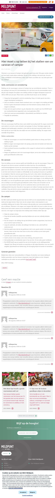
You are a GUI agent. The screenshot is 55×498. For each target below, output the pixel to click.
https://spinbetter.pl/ (24, 303)
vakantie (5, 268)
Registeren (44, 7)
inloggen (8, 282)
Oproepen (22, 13)
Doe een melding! (45, 17)
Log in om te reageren (44, 312)
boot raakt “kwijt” (31, 259)
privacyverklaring (27, 437)
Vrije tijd (5, 55)
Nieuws (8, 13)
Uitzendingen (15, 13)
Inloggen (51, 7)
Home (3, 13)
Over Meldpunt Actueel (37, 463)
